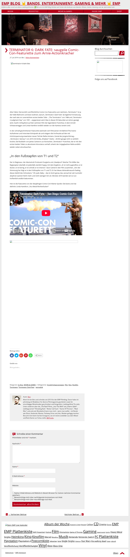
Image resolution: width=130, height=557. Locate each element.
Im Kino (20, 385)
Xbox (49, 545)
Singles (71, 541)
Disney (109, 525)
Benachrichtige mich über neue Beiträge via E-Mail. (33, 499)
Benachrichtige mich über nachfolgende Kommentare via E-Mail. (38, 497)
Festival (48, 532)
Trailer (109, 541)
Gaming (89, 531)
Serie (59, 541)
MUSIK (10, 11)
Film (66, 385)
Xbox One (58, 545)
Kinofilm (75, 385)
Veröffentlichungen (28, 545)
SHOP (119, 11)
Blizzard (83, 525)
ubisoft (113, 541)
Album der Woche (57, 524)
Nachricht (16, 444)
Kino (70, 385)
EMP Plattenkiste (18, 531)
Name (15, 467)
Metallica (55, 537)
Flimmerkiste (64, 532)
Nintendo (73, 536)
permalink (39, 387)
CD (96, 523)
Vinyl (43, 545)
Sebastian (53, 541)
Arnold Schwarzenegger (55, 385)
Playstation (11, 541)
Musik (63, 536)
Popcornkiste (40, 541)
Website (15, 485)
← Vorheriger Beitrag (17, 514)
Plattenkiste (108, 536)
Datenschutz (9, 553)
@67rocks (50, 418)
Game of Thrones (76, 532)
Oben (115, 553)
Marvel (48, 536)
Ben (29, 397)
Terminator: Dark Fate (26, 387)
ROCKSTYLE (33, 11)
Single (65, 541)
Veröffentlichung (11, 546)
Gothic (108, 532)
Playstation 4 (24, 541)
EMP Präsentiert (39, 532)
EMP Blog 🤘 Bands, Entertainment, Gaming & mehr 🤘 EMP (61, 3)
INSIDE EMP (97, 11)
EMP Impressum (20, 553)
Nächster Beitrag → (72, 514)
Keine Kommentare (32, 57)
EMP (115, 524)
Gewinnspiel (101, 532)
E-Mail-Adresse (18, 476)
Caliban (90, 524)
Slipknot (78, 541)
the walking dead (98, 541)
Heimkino (17, 537)
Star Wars (86, 541)
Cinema (102, 524)
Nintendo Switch (86, 537)
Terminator (14, 387)
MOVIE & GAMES (65, 11)
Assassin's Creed (75, 525)
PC (96, 537)
